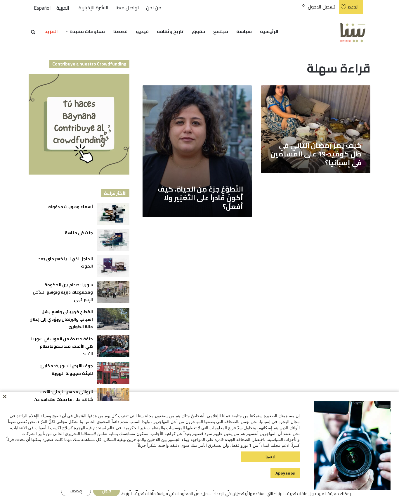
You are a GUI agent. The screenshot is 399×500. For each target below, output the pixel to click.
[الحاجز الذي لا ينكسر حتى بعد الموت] (113, 266)
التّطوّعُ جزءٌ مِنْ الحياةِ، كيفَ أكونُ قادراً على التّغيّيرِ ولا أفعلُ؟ (200, 197)
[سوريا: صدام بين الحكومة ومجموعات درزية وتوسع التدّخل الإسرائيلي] (113, 292)
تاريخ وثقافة (170, 31)
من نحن (153, 7)
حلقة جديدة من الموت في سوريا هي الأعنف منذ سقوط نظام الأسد (62, 346)
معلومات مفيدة (87, 31)
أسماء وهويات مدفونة (70, 207)
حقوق (198, 31)
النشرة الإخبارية (93, 7)
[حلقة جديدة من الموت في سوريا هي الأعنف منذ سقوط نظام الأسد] (113, 346)
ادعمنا (270, 456)
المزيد (51, 31)
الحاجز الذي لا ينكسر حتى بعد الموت (65, 262)
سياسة (244, 31)
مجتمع (220, 31)
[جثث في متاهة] (113, 240)
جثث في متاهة (79, 233)
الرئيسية (269, 31)
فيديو (142, 31)
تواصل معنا (127, 7)
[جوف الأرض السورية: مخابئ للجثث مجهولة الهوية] (113, 373)
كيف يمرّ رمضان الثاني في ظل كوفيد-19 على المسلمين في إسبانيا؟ (316, 154)
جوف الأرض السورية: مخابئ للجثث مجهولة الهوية (66, 369)
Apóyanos (285, 473)
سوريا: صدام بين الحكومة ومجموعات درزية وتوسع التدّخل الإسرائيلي (63, 292)
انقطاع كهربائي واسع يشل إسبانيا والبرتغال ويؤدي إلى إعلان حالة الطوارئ (61, 319)
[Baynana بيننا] (352, 32)
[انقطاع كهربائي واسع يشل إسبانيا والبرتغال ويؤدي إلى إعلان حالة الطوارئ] (113, 319)
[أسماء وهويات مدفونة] (113, 214)
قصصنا (120, 31)
